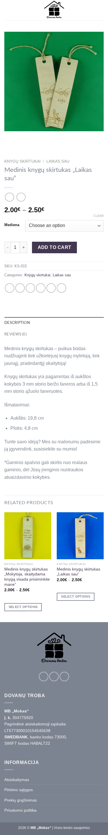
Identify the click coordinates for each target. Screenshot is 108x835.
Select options (23, 607)
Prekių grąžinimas (20, 800)
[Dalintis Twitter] (30, 288)
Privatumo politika (20, 810)
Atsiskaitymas (16, 779)
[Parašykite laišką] (64, 676)
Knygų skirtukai (22, 161)
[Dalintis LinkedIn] (61, 288)
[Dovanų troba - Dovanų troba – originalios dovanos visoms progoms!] (54, 10)
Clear (98, 215)
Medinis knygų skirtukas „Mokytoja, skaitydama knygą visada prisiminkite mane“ (27, 577)
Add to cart (54, 247)
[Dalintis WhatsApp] (9, 288)
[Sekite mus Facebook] (43, 676)
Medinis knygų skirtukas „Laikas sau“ (78, 572)
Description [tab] (17, 322)
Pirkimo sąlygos (18, 789)
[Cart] (101, 10)
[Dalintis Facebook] (20, 288)
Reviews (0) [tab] (15, 334)
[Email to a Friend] (41, 288)
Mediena (11, 225)
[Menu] (7, 10)
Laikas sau (57, 161)
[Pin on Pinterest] (51, 288)
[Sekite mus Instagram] (54, 676)
